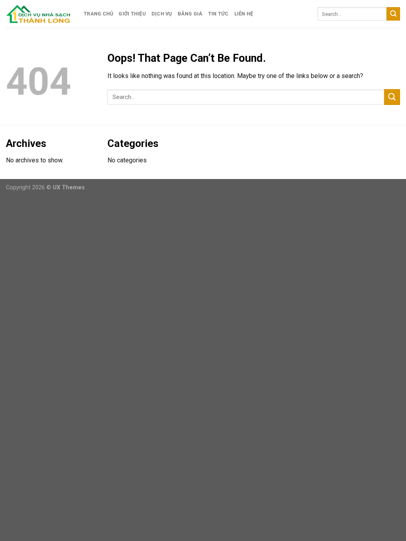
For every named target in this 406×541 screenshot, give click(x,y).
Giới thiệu (132, 14)
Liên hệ (243, 14)
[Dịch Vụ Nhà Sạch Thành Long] (39, 13)
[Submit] (393, 14)
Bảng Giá (190, 14)
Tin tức (218, 14)
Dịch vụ (161, 14)
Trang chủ (98, 14)
